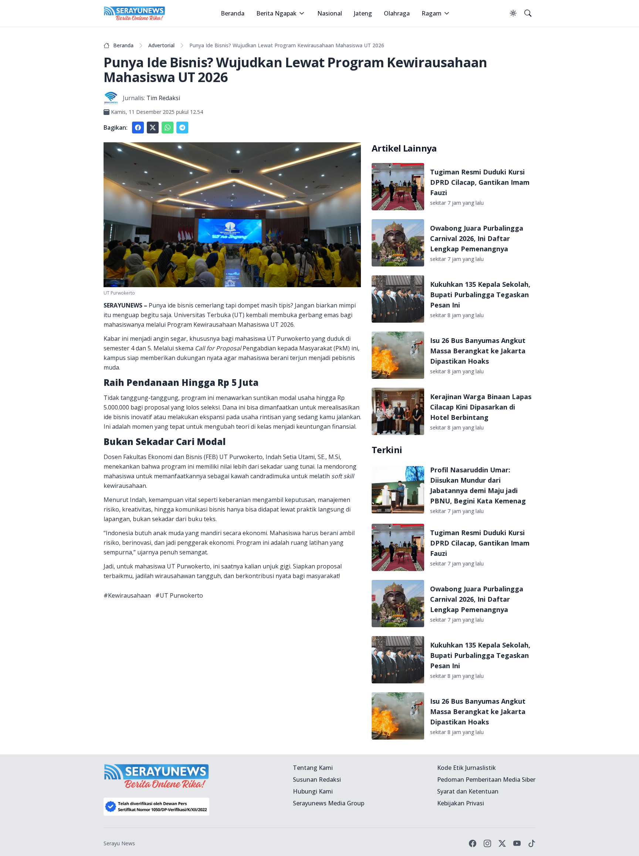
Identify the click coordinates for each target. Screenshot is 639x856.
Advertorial (161, 45)
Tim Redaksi (163, 98)
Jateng (363, 13)
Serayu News (119, 843)
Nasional (329, 13)
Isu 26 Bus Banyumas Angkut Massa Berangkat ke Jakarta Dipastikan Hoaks (477, 351)
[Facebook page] (472, 843)
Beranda (232, 13)
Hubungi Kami (313, 791)
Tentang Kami (313, 768)
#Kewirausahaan (127, 595)
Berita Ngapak (276, 13)
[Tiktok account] (531, 843)
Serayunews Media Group (328, 803)
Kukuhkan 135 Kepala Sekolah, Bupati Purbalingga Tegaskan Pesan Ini (480, 294)
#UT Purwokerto (179, 595)
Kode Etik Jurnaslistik (466, 768)
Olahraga (397, 13)
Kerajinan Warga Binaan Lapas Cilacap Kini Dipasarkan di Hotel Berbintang (480, 407)
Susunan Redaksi (317, 779)
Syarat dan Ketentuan (467, 791)
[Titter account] (502, 843)
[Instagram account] (487, 843)
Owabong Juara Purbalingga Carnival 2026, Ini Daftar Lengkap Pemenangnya (476, 238)
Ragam (432, 13)
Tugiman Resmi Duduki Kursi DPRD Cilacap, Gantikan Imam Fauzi (480, 182)
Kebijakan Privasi (460, 803)
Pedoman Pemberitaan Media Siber (486, 779)
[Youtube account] (517, 843)
